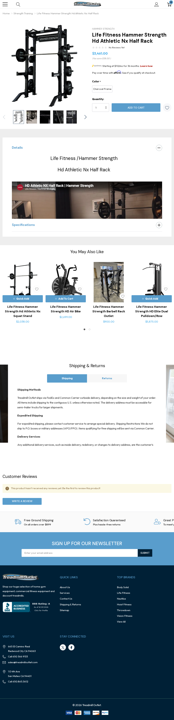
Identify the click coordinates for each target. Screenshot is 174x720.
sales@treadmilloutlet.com (23, 662)
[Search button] (18, 4)
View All (121, 621)
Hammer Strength (103, 28)
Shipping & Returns (70, 604)
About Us (65, 587)
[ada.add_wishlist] (37, 289)
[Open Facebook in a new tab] (71, 647)
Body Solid (123, 587)
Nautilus (121, 598)
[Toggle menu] (5, 4)
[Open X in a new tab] (63, 647)
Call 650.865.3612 (18, 681)
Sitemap (64, 610)
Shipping (67, 378)
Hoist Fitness (124, 604)
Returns (107, 378)
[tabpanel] (22, 293)
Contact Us (66, 598)
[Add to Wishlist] (167, 107)
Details (17, 147)
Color (96, 81)
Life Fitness (123, 592)
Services (65, 592)
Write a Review (22, 501)
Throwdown (123, 610)
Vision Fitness (124, 615)
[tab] (84, 329)
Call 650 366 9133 (18, 656)
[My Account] (156, 4)
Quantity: (98, 99)
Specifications (23, 225)
